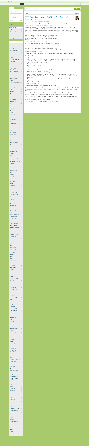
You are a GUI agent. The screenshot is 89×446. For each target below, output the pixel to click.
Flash (16, 172)
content (16, 245)
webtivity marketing (16, 151)
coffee (16, 110)
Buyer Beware (16, 52)
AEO (16, 357)
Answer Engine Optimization (16, 362)
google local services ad (16, 337)
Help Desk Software (11, 443)
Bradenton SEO (16, 190)
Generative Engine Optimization (16, 365)
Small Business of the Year (16, 82)
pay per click (16, 312)
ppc (16, 315)
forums (16, 271)
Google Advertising (16, 328)
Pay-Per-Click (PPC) (16, 99)
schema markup (16, 415)
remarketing (16, 321)
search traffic (16, 343)
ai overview (16, 339)
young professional (16, 142)
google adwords (16, 335)
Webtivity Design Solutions (16, 161)
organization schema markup (16, 422)
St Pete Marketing (16, 192)
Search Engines (16, 87)
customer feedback (16, 282)
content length (16, 247)
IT (16, 144)
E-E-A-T (16, 392)
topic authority (16, 388)
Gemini (16, 341)
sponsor (16, 183)
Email (16, 29)
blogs (16, 243)
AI (16, 221)
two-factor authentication (16, 214)
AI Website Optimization (16, 359)
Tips (16, 55)
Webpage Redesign (16, 201)
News (22, 3)
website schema (16, 419)
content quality (16, 249)
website (16, 269)
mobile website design (16, 59)
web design (16, 76)
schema (16, 386)
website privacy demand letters (16, 434)
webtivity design (16, 170)
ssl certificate (16, 240)
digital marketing (16, 348)
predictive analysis (16, 229)
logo (16, 232)
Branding (16, 46)
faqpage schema (16, 406)
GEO (16, 368)
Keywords (16, 153)
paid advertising (16, 310)
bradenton (16, 105)
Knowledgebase (16, 3)
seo (16, 73)
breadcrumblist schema (16, 404)
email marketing (16, 297)
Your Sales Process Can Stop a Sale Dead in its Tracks (49, 18)
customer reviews (16, 260)
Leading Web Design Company (16, 158)
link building (16, 265)
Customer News (16, 43)
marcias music (16, 165)
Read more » (28, 105)
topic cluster (16, 390)
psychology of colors (16, 234)
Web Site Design (16, 50)
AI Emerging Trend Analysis (16, 379)
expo (16, 130)
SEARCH (77, 8)
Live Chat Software (13, 24)
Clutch (16, 155)
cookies (16, 429)
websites (16, 254)
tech (16, 140)
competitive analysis (16, 376)
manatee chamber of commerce (16, 135)
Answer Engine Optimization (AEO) (16, 351)
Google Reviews (16, 280)
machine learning (16, 308)
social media (16, 114)
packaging (16, 304)
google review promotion (16, 301)
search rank (16, 149)
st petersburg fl (16, 119)
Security (16, 89)
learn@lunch (16, 181)
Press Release (16, 185)
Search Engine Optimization (16, 69)
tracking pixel (16, 326)
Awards (16, 80)
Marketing (12, 38)
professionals (16, 138)
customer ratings (16, 285)
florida (16, 112)
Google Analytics (16, 31)
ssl (16, 238)
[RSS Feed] (77, 13)
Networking (16, 176)
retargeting (16, 323)
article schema (16, 399)
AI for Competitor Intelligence (16, 373)
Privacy (16, 427)
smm (16, 146)
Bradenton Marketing (16, 187)
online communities (16, 278)
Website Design (16, 203)
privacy (16, 431)
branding (16, 108)
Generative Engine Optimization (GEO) (16, 354)
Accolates (16, 163)
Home (10, 3)
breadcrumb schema (16, 425)
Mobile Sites (16, 57)
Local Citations (16, 267)
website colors (16, 236)
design (16, 128)
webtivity (16, 125)
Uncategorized (16, 205)
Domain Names (16, 101)
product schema (16, 412)
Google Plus (16, 33)
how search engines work (16, 207)
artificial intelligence (16, 223)
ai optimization (16, 384)
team (16, 121)
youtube (16, 381)
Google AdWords (16, 36)
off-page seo (16, 276)
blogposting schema (16, 401)
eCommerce (16, 84)
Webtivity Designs (16, 63)
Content (16, 103)
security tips (16, 212)
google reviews (16, 287)
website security (16, 216)
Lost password (12, 20)
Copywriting (16, 196)
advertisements (16, 292)
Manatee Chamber (16, 132)
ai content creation (16, 346)
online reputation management (16, 290)
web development (16, 78)
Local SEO (16, 256)
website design (16, 123)
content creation (16, 225)
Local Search (16, 91)
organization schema (16, 410)
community (16, 179)
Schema (16, 397)
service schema (16, 417)
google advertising (16, 332)
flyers (16, 299)
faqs (16, 395)
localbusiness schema (16, 408)
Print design (16, 306)
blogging (16, 199)
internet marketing (16, 71)
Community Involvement (16, 66)
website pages (16, 252)
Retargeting (16, 319)
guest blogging (16, 274)
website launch (16, 168)
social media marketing (16, 117)
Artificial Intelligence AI (16, 218)
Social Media (16, 61)
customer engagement (16, 227)
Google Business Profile (16, 263)
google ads (16, 330)
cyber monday (16, 210)
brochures (16, 295)
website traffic (16, 317)
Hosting (16, 93)
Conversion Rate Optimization (16, 96)
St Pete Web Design (16, 194)
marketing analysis (16, 370)
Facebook (16, 174)
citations (16, 258)
